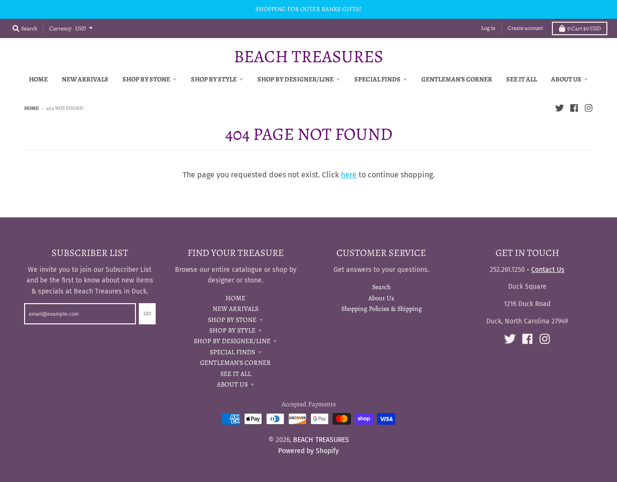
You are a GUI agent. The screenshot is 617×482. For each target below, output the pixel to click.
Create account (525, 28)
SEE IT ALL (235, 373)
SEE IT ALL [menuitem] (521, 79)
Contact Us (547, 270)
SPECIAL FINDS (232, 352)
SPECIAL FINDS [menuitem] (377, 79)
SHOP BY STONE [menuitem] (146, 79)
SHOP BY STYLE (232, 330)
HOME (235, 298)
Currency (60, 28)
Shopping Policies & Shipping (381, 308)
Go (147, 313)
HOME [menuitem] (38, 79)
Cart (584, 28)
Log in (488, 28)
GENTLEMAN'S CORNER (235, 362)
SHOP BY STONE (232, 319)
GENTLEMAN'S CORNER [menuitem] (456, 79)
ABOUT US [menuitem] (566, 79)
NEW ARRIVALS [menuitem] (85, 79)
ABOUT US (232, 384)
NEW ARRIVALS (235, 308)
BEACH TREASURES (308, 56)
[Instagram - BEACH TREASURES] (588, 108)
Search (381, 287)
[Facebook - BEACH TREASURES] (574, 108)
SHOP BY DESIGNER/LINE (232, 341)
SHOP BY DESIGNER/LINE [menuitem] (295, 79)
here (349, 174)
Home (31, 108)
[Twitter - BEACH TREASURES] (559, 108)
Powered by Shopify (308, 451)
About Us (381, 298)
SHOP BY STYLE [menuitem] (214, 79)
